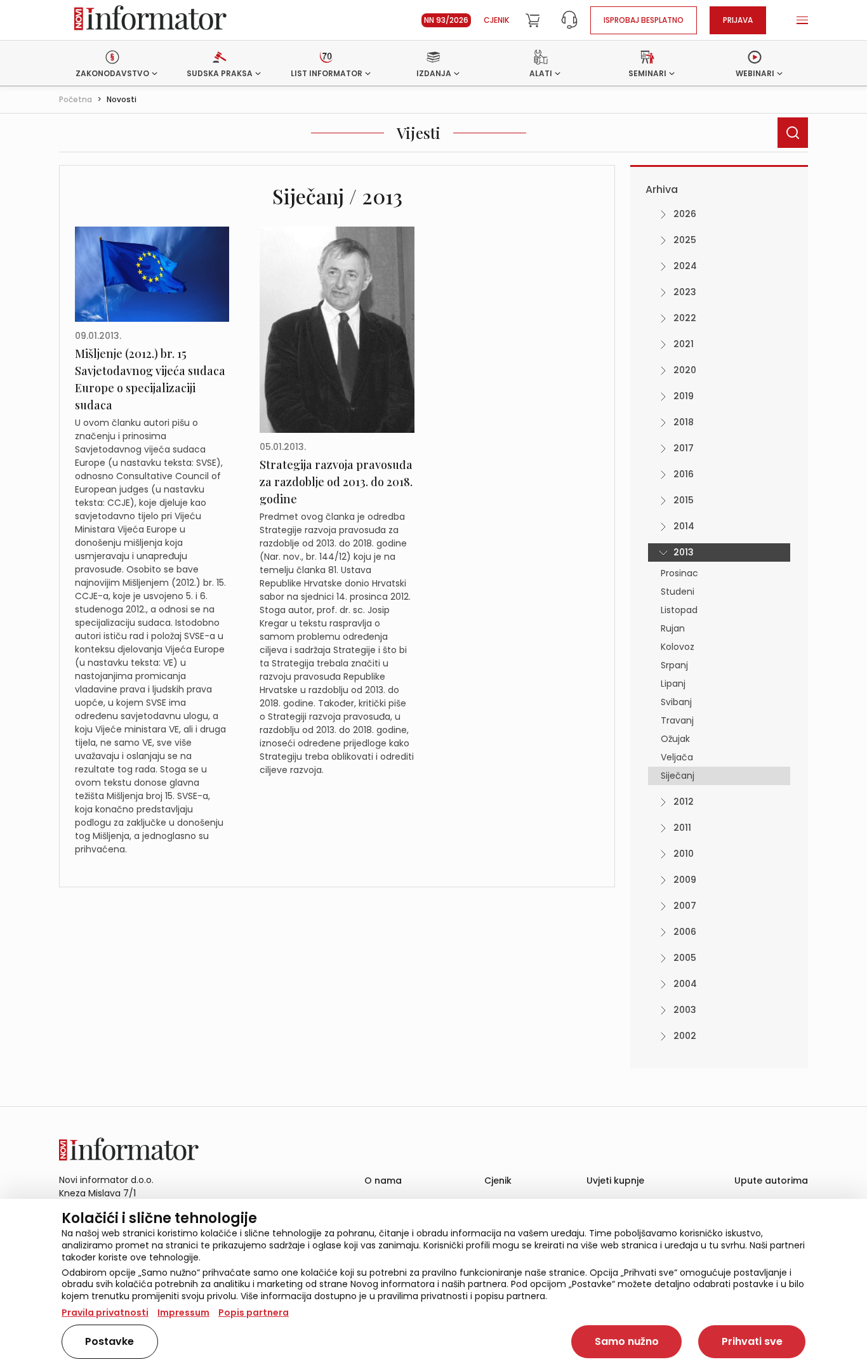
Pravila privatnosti (105, 1312)
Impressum (183, 1312)
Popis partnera (253, 1312)
